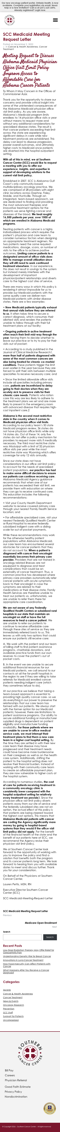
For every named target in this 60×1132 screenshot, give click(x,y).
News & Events (10, 1001)
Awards (7, 990)
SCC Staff (8, 1012)
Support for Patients (13, 1016)
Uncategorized (11, 1020)
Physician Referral (16, 1080)
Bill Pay (9, 1070)
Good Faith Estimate (18, 1086)
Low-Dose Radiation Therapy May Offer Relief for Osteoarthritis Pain (28, 951)
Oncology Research (13, 1005)
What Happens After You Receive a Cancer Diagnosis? (26, 971)
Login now (40, 10)
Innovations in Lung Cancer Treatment (23, 960)
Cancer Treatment (12, 997)
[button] (55, 20)
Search (6, 932)
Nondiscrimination (16, 1096)
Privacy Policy (13, 1091)
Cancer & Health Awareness (23, 46)
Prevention (8, 1008)
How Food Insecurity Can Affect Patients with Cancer (26, 965)
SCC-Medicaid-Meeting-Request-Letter (28, 898)
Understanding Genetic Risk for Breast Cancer (27, 956)
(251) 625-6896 (47, 7)
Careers (10, 1075)
